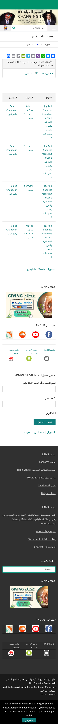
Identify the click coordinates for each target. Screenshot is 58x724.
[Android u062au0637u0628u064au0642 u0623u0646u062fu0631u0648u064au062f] (13, 2)
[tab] (29, 63)
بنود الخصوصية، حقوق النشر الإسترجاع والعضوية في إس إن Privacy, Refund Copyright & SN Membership (29, 519)
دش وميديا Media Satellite (41, 477)
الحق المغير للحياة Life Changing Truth (34, 13)
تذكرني (49, 413)
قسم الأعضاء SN (47, 485)
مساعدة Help (48, 493)
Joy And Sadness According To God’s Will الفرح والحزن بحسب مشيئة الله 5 (47, 122)
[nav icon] (53, 28)
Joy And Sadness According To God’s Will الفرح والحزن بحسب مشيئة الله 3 (47, 162)
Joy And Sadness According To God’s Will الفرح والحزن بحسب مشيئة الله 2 (47, 201)
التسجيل (51, 432)
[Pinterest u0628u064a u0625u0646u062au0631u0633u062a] (19, 2)
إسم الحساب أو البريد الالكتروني (39, 383)
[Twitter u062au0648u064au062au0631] (36, 2)
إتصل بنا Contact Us (45, 547)
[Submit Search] (14, 28)
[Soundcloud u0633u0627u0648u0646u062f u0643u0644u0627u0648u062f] (41, 2)
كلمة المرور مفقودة (34, 432)
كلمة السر (50, 398)
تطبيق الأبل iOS (49, 349)
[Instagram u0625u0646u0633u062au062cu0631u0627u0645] (30, 2)
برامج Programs (47, 462)
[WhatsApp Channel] (24, 2)
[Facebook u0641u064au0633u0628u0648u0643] (52, 2)
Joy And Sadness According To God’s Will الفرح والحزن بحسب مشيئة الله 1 (47, 241)
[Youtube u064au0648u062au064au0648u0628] (47, 2)
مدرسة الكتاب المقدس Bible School (36, 469)
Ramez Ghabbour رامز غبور (11, 110)
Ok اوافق (29, 720)
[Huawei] (53, 7)
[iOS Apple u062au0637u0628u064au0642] (8, 2)
